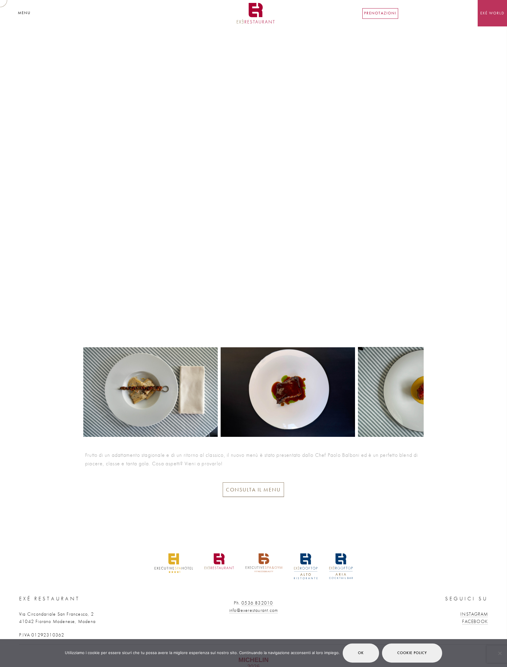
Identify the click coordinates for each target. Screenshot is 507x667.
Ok (361, 652)
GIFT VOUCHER (457, 13)
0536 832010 (257, 603)
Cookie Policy (412, 652)
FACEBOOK (475, 621)
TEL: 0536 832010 (419, 13)
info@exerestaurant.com (253, 610)
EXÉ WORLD (492, 13)
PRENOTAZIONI (380, 13)
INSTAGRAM (474, 614)
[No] (500, 653)
